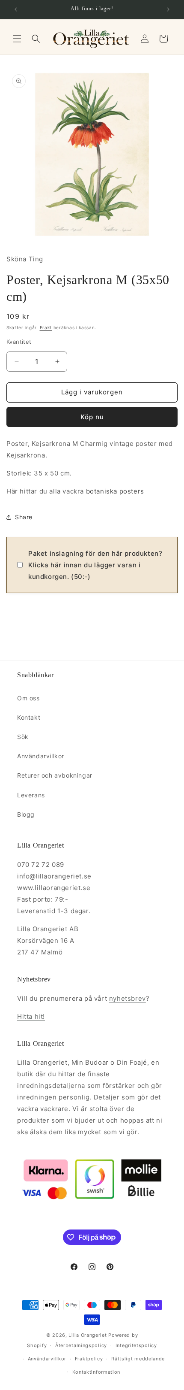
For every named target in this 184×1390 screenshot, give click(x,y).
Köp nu (92, 417)
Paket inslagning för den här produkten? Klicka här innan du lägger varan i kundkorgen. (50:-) (95, 565)
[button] (17, 38)
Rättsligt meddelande (138, 1359)
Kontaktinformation (96, 1372)
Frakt (46, 327)
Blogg (26, 814)
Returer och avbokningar (54, 775)
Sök (23, 736)
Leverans (31, 795)
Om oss (28, 698)
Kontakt (28, 717)
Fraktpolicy (89, 1359)
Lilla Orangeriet (87, 1335)
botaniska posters (115, 491)
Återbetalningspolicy (81, 1345)
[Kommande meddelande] (168, 9)
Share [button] (24, 517)
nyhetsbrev (127, 998)
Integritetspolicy (136, 1345)
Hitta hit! (31, 1016)
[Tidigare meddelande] (15, 9)
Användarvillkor (40, 756)
